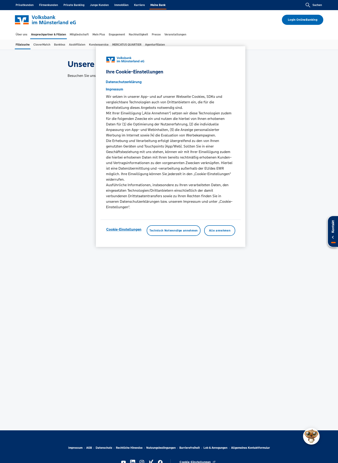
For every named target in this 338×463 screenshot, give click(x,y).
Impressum (75, 448)
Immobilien (121, 5)
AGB (89, 448)
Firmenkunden (48, 5)
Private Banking (73, 5)
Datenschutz (104, 448)
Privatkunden (25, 5)
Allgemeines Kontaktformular (250, 448)
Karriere (139, 5)
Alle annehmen (219, 230)
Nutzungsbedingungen (161, 448)
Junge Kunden (99, 5)
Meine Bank (158, 5)
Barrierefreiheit (189, 448)
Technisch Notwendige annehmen (173, 230)
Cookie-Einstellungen (123, 229)
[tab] (21, 34)
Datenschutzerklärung (124, 82)
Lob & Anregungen (215, 448)
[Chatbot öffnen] (311, 436)
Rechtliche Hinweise (129, 448)
